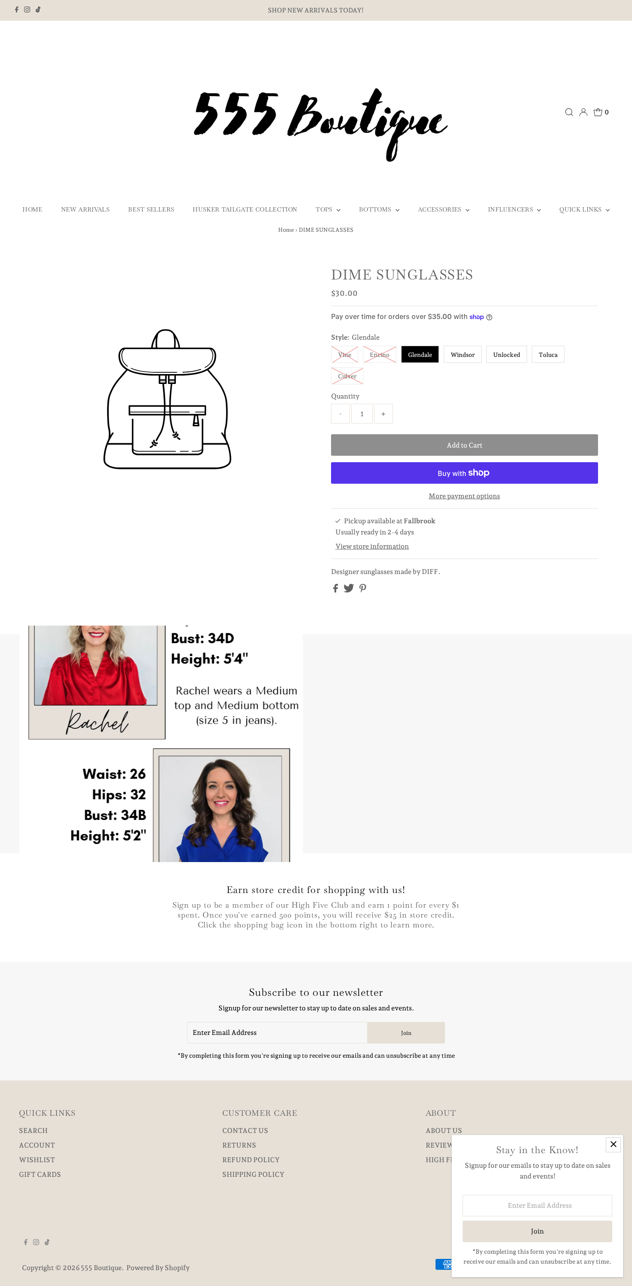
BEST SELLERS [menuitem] (151, 209)
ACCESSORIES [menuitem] (440, 209)
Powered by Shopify (158, 1268)
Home (286, 230)
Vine (344, 354)
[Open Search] (569, 112)
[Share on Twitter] (350, 590)
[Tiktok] (38, 10)
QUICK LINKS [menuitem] (581, 209)
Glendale (420, 354)
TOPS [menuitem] (325, 209)
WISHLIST (37, 1160)
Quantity (345, 396)
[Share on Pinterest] (362, 590)
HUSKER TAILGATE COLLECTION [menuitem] (245, 209)
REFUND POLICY (251, 1160)
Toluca (548, 354)
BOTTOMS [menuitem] (376, 209)
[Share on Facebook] (336, 590)
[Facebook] (17, 10)
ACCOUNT (37, 1145)
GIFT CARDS (40, 1174)
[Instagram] (27, 10)
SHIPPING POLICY (253, 1174)
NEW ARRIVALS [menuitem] (85, 209)
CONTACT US (245, 1130)
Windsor (463, 354)
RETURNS (239, 1145)
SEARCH (33, 1130)
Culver (347, 376)
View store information (372, 546)
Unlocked (506, 354)
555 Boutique (101, 1268)
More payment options (464, 496)
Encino (380, 354)
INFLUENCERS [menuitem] (511, 209)
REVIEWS (442, 1145)
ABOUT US (444, 1130)
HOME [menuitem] (32, 209)
